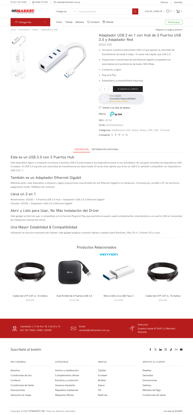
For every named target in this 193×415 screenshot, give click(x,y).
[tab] (81, 149)
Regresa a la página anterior (169, 29)
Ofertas (109, 22)
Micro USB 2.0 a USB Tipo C (119, 295)
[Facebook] (116, 135)
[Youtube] (181, 349)
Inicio (59, 22)
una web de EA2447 (173, 411)
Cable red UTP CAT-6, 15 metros (163, 295)
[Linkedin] (160, 349)
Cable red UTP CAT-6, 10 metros (30, 295)
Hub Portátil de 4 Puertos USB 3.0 (74, 295)
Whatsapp (174, 22)
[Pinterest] (119, 135)
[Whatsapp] (166, 349)
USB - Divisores (162, 130)
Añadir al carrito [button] (31, 286)
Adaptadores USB (49, 29)
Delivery (164, 2)
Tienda (68, 22)
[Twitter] (112, 135)
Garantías (178, 2)
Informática (24, 29)
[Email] (176, 349)
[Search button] (135, 11)
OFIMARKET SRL (36, 411)
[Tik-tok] (171, 349)
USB (150, 130)
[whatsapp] (126, 135)
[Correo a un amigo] (123, 135)
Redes (35, 29)
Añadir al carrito (129, 89)
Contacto (95, 22)
